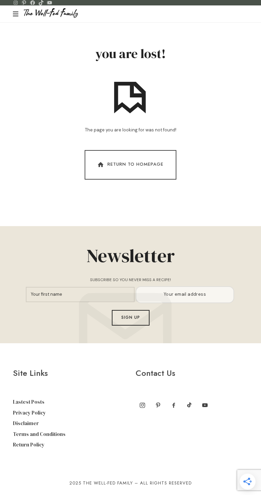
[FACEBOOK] (32, 2)
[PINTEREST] (24, 2)
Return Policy (29, 444)
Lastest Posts (29, 401)
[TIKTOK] (41, 2)
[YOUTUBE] (49, 2)
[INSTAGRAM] (15, 2)
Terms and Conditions (39, 434)
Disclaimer (26, 423)
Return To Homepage (135, 164)
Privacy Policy (29, 412)
